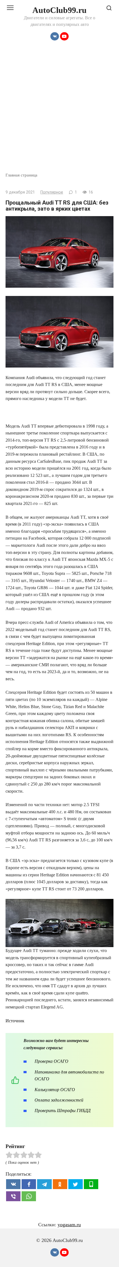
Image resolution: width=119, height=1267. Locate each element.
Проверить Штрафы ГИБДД (62, 1110)
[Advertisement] (59, 110)
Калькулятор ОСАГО (55, 1089)
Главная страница (21, 175)
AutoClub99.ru (59, 10)
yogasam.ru (69, 1224)
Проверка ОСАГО (51, 1061)
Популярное (51, 192)
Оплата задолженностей (59, 1100)
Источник (15, 1020)
